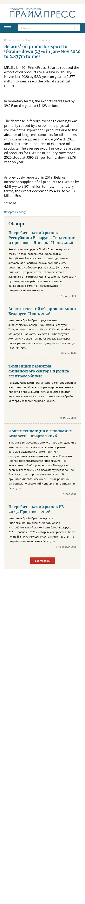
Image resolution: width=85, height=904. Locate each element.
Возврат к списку (15, 212)
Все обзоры (43, 560)
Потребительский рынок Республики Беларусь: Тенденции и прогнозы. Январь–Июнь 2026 (42, 238)
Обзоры (17, 224)
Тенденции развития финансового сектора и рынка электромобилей (38, 371)
